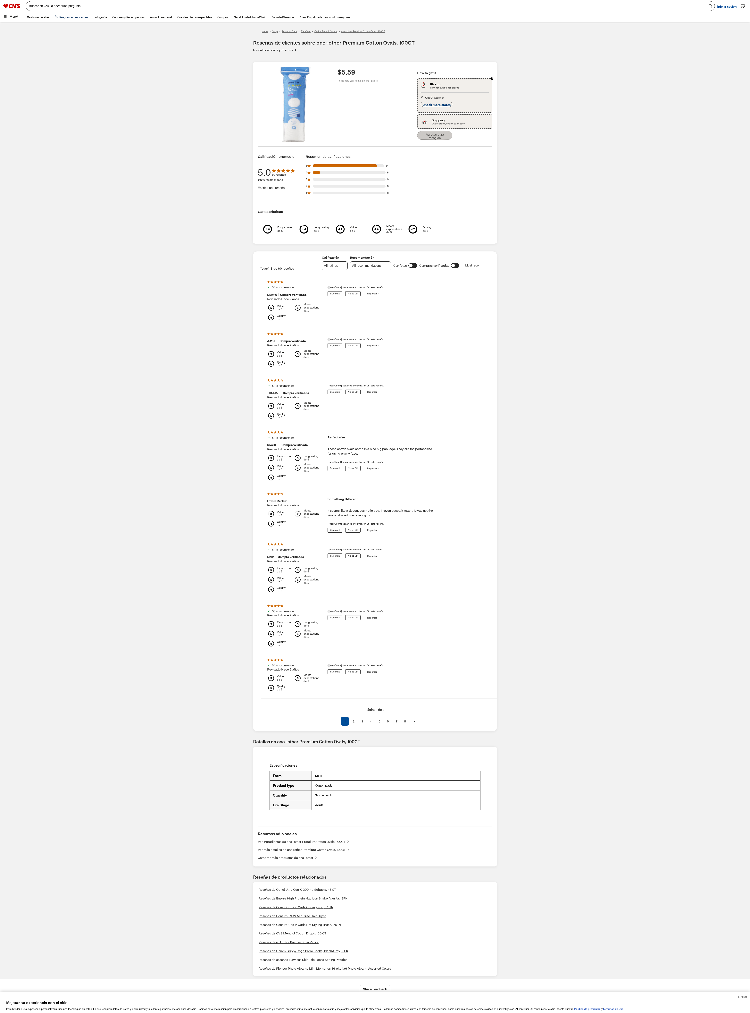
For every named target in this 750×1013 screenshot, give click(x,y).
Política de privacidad (587, 1009)
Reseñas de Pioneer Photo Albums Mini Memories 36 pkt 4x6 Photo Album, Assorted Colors (325, 968)
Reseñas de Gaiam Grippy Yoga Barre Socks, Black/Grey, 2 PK (303, 951)
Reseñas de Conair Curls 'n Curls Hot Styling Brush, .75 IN (300, 925)
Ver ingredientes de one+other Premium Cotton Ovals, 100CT (301, 842)
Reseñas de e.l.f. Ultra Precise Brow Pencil (289, 942)
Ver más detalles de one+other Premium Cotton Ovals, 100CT (302, 850)
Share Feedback (375, 989)
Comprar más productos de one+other (285, 858)
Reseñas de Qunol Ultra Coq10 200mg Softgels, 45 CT (297, 889)
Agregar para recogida (435, 136)
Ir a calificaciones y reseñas (273, 50)
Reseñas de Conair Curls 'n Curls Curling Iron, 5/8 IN (296, 907)
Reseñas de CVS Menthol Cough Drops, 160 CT (292, 933)
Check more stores (436, 105)
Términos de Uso (613, 1009)
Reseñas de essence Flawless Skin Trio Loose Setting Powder (303, 960)
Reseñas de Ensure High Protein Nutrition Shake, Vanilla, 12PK (303, 898)
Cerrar (742, 997)
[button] (412, 265)
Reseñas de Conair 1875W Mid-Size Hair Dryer (292, 916)
